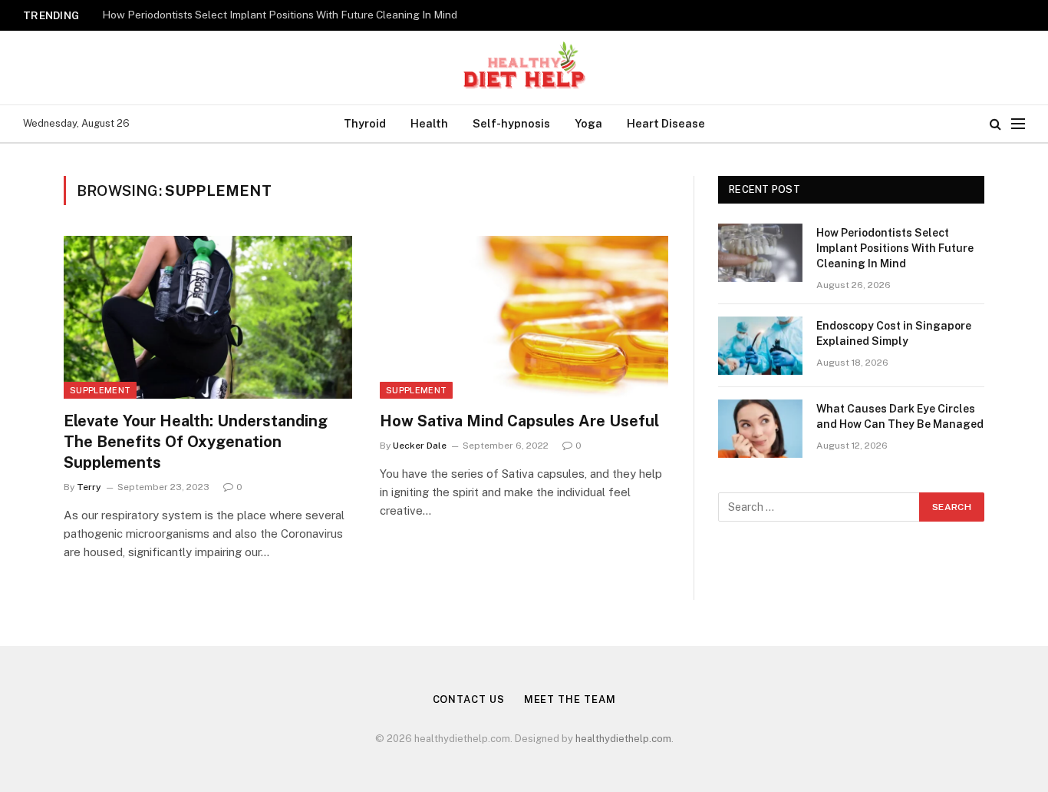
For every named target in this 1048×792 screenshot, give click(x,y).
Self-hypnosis (511, 123)
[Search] (995, 124)
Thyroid (365, 123)
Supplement (100, 390)
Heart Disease (666, 123)
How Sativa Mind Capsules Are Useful (519, 421)
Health (429, 123)
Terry (89, 487)
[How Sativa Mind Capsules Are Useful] (524, 317)
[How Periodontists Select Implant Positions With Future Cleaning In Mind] (760, 253)
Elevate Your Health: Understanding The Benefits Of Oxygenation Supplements (196, 442)
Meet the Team (570, 699)
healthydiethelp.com (623, 738)
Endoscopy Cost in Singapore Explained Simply (893, 333)
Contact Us (469, 699)
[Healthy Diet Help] (524, 67)
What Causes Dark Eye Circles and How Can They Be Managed (900, 416)
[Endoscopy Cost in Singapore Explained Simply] (760, 345)
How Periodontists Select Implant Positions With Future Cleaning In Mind (279, 14)
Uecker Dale (420, 445)
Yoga (588, 123)
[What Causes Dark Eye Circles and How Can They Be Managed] (760, 428)
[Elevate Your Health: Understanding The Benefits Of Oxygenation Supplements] (208, 317)
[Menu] (1018, 124)
